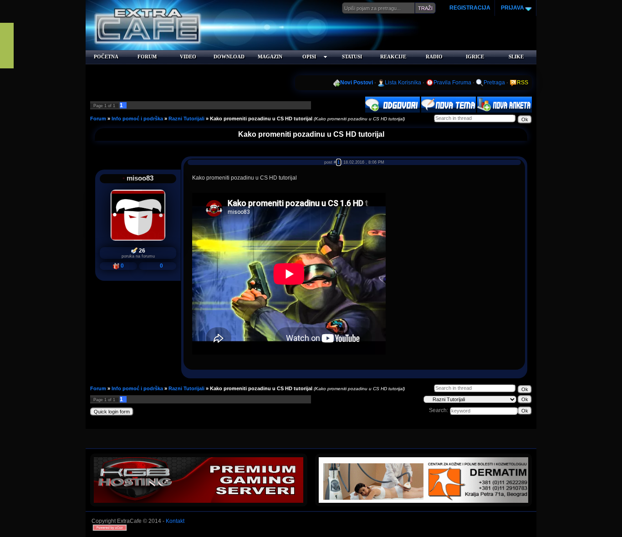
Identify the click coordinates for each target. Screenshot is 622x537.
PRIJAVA (512, 8)
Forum (98, 118)
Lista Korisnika (403, 82)
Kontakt (175, 521)
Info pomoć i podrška (137, 118)
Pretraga (494, 82)
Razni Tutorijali (186, 118)
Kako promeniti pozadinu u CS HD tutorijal (261, 118)
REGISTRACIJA (469, 8)
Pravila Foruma (452, 82)
